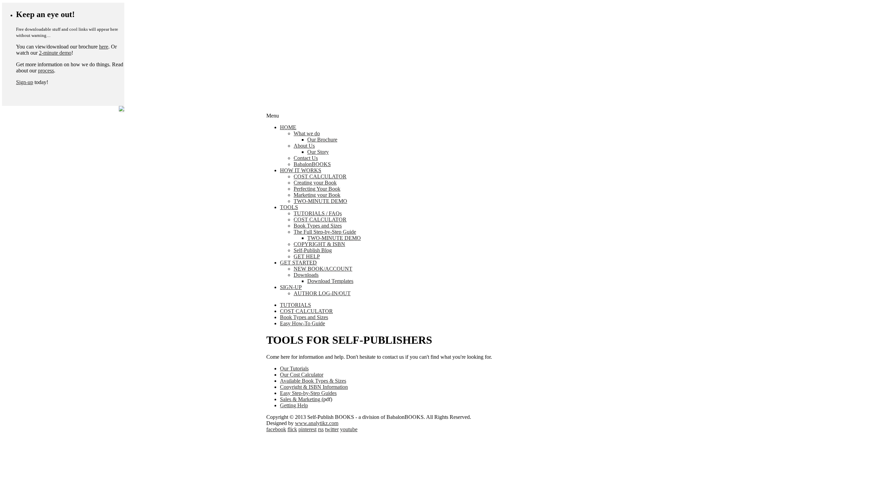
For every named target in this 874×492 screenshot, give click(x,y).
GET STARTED (298, 262)
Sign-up (24, 82)
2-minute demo (55, 53)
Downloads (306, 275)
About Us (304, 146)
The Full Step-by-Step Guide (325, 232)
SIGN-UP (291, 287)
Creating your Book (315, 183)
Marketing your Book (317, 195)
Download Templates (330, 281)
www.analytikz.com (316, 423)
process (46, 70)
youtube (348, 429)
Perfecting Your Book (317, 189)
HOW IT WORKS (300, 170)
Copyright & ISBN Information (314, 387)
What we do (307, 133)
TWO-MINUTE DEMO (320, 201)
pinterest (307, 429)
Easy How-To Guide (302, 323)
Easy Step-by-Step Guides (308, 393)
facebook (276, 429)
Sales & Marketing (301, 399)
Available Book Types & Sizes (313, 381)
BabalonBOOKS (312, 164)
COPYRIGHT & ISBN (319, 244)
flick (292, 429)
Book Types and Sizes (318, 226)
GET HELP (307, 256)
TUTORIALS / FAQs (318, 213)
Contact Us (306, 158)
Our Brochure (322, 139)
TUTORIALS (295, 305)
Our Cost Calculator (301, 375)
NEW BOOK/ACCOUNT (323, 269)
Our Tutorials (294, 368)
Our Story (318, 152)
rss (321, 429)
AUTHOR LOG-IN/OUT (322, 293)
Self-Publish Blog (313, 250)
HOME (288, 127)
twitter (332, 429)
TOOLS (289, 207)
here (103, 47)
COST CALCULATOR (320, 176)
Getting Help (294, 405)
